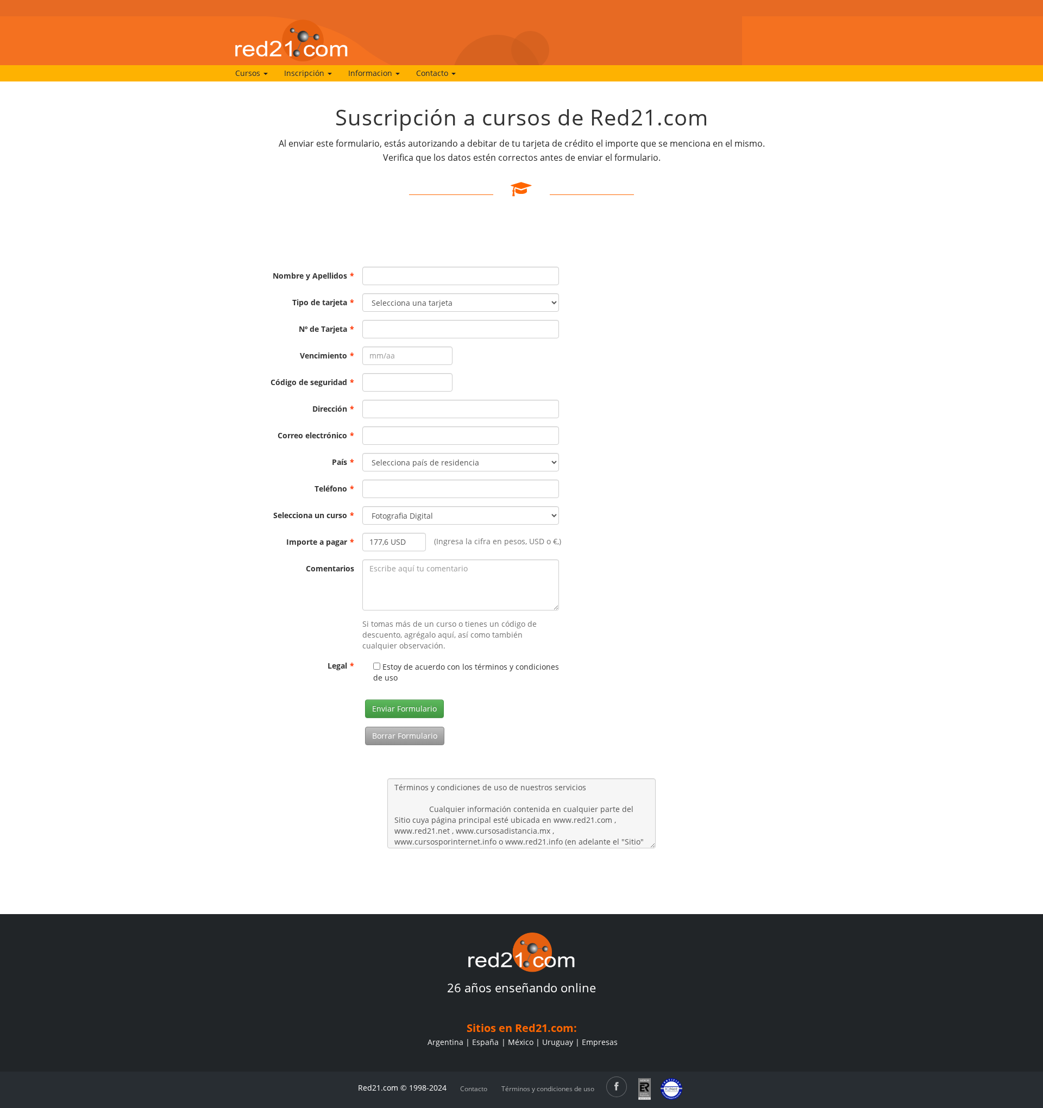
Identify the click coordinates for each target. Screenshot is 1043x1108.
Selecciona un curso (313, 515)
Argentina (445, 1042)
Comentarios (330, 568)
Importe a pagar (320, 542)
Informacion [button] (371, 73)
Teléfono (334, 488)
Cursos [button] (248, 73)
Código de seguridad (312, 382)
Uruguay (557, 1042)
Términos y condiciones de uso (547, 1088)
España (485, 1042)
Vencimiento (327, 355)
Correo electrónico (316, 435)
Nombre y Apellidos (313, 275)
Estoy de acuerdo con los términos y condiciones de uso (466, 672)
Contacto (473, 1088)
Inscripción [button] (305, 73)
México (520, 1042)
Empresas (600, 1042)
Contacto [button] (433, 73)
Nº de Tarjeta (326, 329)
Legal (341, 665)
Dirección (333, 409)
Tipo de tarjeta (323, 302)
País (343, 462)
